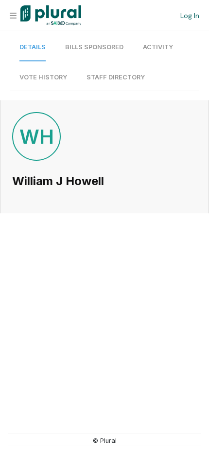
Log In (189, 15)
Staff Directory (116, 77)
